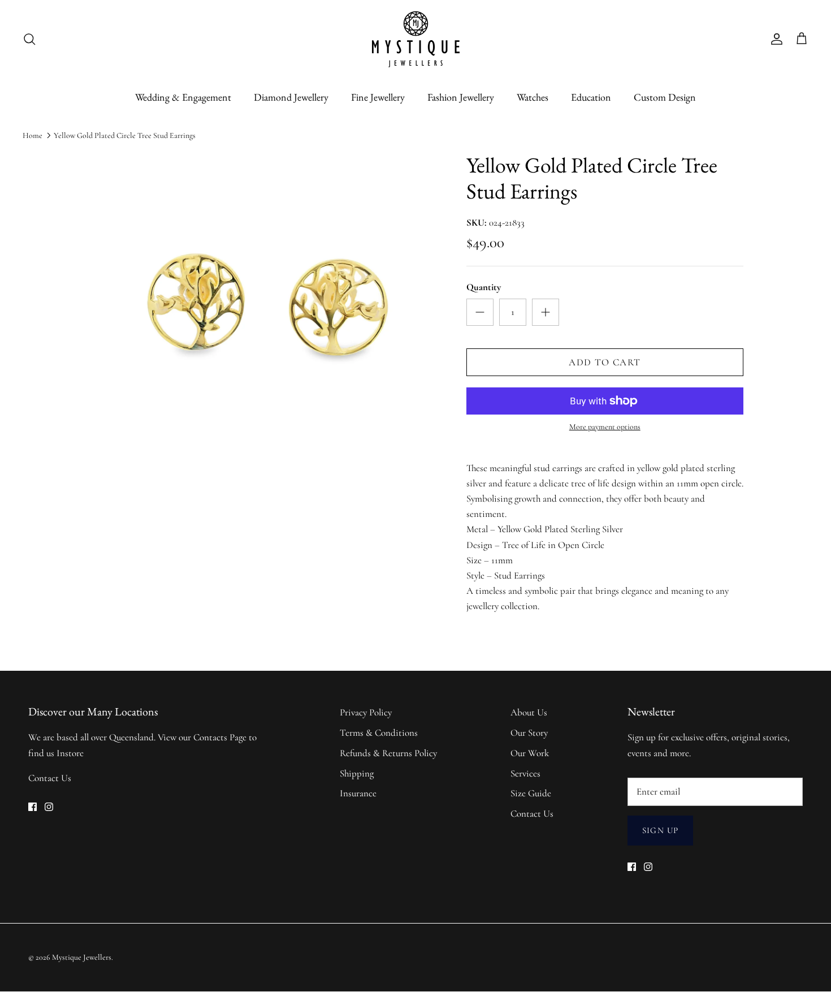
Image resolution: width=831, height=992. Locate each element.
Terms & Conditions (379, 733)
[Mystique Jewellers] (416, 39)
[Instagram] (49, 807)
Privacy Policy (366, 712)
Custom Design (665, 96)
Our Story (529, 733)
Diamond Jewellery (291, 96)
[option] (265, 329)
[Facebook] (32, 807)
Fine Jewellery (378, 96)
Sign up (660, 830)
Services (525, 773)
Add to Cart (604, 362)
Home (32, 135)
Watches (532, 96)
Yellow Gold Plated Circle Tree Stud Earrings (125, 135)
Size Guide (530, 793)
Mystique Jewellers (81, 957)
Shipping (357, 773)
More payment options (604, 427)
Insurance (358, 793)
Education (591, 96)
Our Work (529, 753)
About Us (528, 712)
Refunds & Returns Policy (388, 753)
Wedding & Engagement (183, 96)
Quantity (483, 287)
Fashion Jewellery (460, 96)
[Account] (774, 39)
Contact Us (49, 778)
